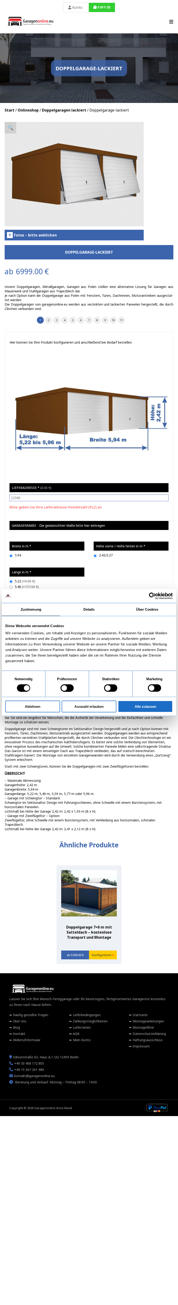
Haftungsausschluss (147, 1040)
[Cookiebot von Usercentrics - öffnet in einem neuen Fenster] (152, 595)
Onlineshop (28, 110)
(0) (104, 7)
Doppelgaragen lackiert (64, 110)
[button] (10, 128)
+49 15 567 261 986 (29, 1069)
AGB (75, 1033)
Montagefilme (143, 1027)
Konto (77, 7)
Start (9, 110)
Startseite (140, 1015)
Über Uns (19, 1021)
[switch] (67, 688)
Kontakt (18, 1033)
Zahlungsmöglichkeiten (90, 1021)
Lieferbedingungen (86, 1015)
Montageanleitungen (148, 1021)
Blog (16, 1027)
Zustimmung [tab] (31, 609)
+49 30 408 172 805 (29, 1063)
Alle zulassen (145, 706)
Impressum (141, 1046)
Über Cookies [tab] (147, 609)
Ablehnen (32, 706)
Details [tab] (89, 609)
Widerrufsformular (26, 1040)
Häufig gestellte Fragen (30, 1015)
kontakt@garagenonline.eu (34, 1076)
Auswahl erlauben (89, 706)
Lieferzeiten (81, 1027)
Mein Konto (81, 1040)
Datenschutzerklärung (149, 1033)
